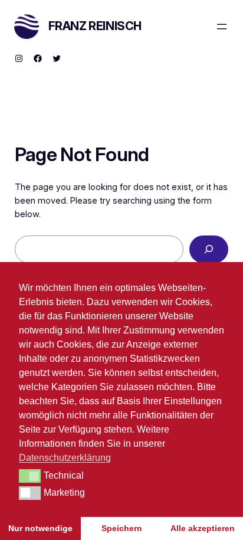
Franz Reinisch (95, 26)
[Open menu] (222, 26)
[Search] (208, 249)
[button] (30, 475)
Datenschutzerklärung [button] (65, 458)
